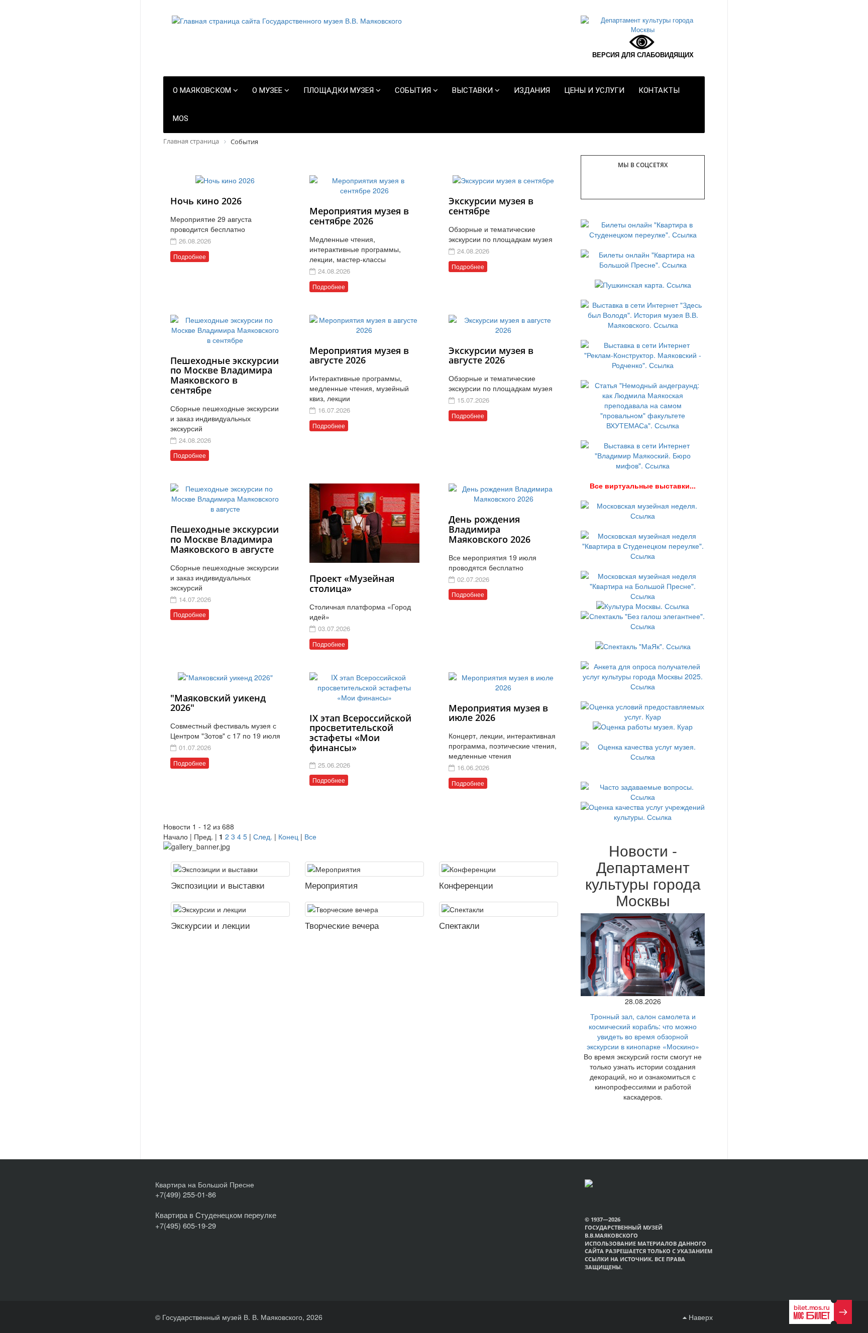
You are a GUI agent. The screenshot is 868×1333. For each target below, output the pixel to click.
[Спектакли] (498, 909)
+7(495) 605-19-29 (185, 1225)
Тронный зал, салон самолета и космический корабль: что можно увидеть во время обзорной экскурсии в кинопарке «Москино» (643, 1031)
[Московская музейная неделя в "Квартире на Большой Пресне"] (643, 585)
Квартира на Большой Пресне (204, 1184)
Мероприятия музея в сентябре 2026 (359, 216)
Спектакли (459, 925)
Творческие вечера (342, 925)
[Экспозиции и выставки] (230, 869)
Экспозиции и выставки (218, 885)
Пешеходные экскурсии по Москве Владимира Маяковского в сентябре (224, 375)
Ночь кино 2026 (206, 201)
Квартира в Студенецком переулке (215, 1214)
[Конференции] (498, 869)
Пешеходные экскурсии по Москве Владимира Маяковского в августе (224, 539)
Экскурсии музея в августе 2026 (491, 355)
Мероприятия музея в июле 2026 (498, 713)
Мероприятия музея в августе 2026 (359, 355)
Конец (288, 836)
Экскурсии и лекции (210, 925)
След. (262, 836)
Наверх (700, 1317)
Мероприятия (331, 885)
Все (310, 836)
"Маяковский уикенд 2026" (218, 703)
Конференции (466, 885)
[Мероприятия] (364, 869)
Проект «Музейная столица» (351, 583)
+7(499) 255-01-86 (185, 1194)
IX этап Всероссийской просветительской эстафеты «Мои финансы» (360, 733)
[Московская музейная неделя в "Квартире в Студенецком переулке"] (643, 545)
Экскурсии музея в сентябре (491, 206)
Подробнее (189, 256)
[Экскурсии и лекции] (230, 909)
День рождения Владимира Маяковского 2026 (489, 529)
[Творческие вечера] (364, 909)
